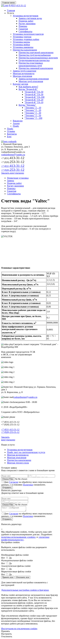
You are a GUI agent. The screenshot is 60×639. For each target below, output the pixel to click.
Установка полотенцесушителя (28, 34)
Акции (16, 123)
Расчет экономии (27, 23)
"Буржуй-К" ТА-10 (33, 102)
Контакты (12, 134)
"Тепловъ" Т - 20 (32, 110)
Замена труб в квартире (24, 71)
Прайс (16, 126)
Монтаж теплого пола (18, 463)
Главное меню (8, 3)
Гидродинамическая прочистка (34, 60)
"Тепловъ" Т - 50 (32, 115)
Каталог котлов (20, 84)
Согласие (13, 482)
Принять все (7, 577)
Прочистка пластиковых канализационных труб (31, 64)
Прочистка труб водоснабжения (35, 55)
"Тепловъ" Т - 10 (32, 107)
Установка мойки (21, 44)
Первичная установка (18, 178)
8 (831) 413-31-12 (17, 5)
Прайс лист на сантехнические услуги (26, 452)
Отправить (7, 488)
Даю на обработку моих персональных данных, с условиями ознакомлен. (26, 483)
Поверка (23, 26)
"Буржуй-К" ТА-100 (34, 97)
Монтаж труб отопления (31, 81)
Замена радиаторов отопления (34, 78)
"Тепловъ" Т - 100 (33, 118)
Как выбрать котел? (28, 86)
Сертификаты (25, 31)
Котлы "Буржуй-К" (28, 89)
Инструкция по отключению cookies (19, 628)
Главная (11, 10)
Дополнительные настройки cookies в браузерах (25, 590)
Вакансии (18, 121)
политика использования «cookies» (18, 537)
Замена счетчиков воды (30, 18)
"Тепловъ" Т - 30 (32, 113)
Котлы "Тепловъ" (27, 105)
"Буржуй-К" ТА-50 (33, 92)
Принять (5, 631)
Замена (10, 180)
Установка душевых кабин (26, 39)
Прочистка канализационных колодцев (38, 57)
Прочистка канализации (25, 50)
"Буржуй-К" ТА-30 (33, 94)
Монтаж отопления (22, 76)
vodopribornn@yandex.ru (13, 154)
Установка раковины (23, 47)
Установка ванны (21, 42)
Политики (28, 484)
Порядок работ (26, 21)
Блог (9, 136)
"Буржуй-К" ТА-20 (33, 99)
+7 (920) (12, 170)
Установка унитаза (22, 36)
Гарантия (23, 29)
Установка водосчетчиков (25, 15)
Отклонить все (22, 577)
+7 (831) (12, 166)
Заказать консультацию (12, 173)
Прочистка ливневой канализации (36, 68)
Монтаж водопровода (23, 73)
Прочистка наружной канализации (36, 52)
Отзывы (11, 131)
